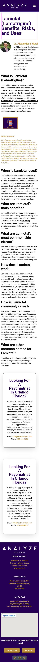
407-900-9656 (22, 439)
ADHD (19, 586)
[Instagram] (14, 658)
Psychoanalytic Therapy (19, 604)
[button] (34, 6)
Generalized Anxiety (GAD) (19, 583)
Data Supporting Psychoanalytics (19, 606)
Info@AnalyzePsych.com (22, 437)
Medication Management (19, 601)
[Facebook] (19, 658)
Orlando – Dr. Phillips (19, 560)
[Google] (24, 658)
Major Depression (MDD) (19, 581)
